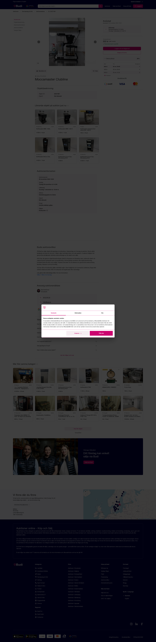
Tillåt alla (101, 333)
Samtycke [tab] (53, 313)
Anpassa (76, 333)
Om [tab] (102, 313)
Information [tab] (78, 313)
